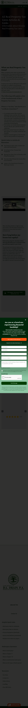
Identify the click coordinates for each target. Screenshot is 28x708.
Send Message (14, 383)
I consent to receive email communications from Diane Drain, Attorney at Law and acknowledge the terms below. (14, 371)
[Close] (25, 320)
